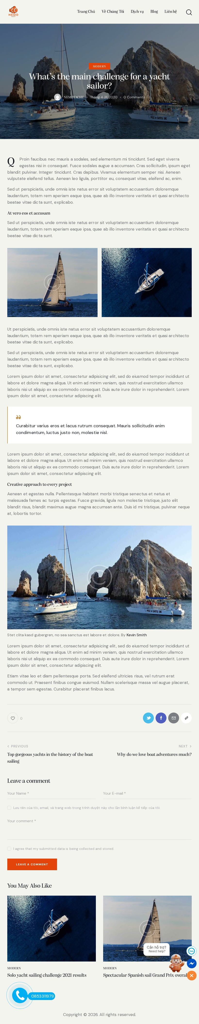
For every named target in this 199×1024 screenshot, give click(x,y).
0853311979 (42, 996)
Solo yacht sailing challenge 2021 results (46, 975)
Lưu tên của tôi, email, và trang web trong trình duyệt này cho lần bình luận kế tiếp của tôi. (86, 808)
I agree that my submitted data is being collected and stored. (63, 848)
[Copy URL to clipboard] (186, 718)
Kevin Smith (137, 634)
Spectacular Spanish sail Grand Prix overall (145, 975)
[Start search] (189, 12)
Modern (99, 66)
